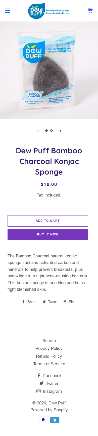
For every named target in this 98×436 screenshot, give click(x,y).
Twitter (52, 383)
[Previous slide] (38, 130)
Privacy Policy (49, 348)
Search (49, 340)
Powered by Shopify (49, 409)
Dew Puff (57, 403)
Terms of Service (49, 363)
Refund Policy (49, 356)
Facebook (52, 375)
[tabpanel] (49, 69)
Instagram (52, 391)
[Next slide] (59, 130)
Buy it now (47, 234)
